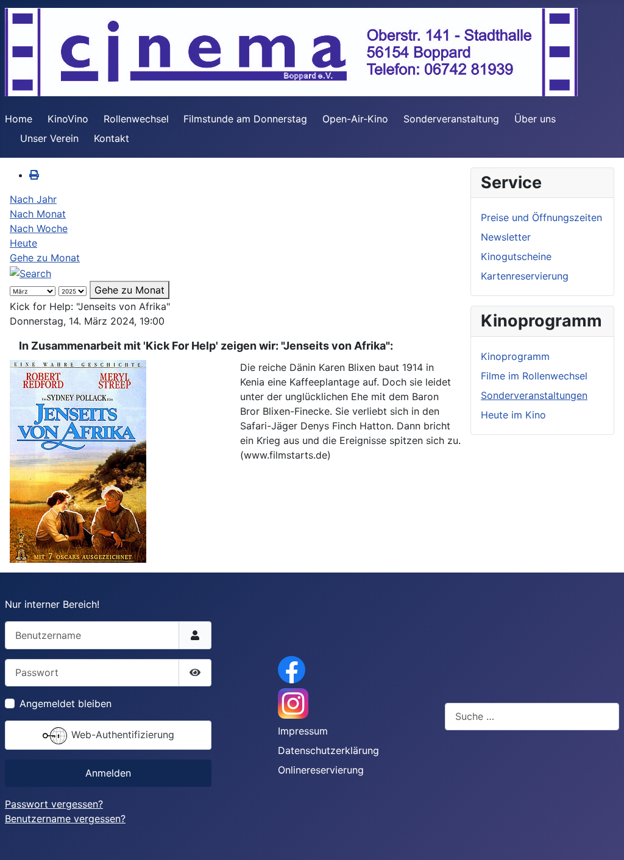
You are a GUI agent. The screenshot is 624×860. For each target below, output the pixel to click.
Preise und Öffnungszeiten (541, 217)
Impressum (303, 731)
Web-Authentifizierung (121, 734)
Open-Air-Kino (355, 119)
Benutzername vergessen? (65, 818)
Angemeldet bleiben (66, 703)
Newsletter (506, 237)
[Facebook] (291, 669)
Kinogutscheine (516, 256)
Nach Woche (39, 228)
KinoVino (68, 119)
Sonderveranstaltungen (534, 395)
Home (18, 119)
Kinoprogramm (515, 356)
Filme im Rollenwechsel (534, 376)
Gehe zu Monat (45, 258)
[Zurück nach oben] (602, 837)
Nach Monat (38, 214)
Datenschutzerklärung (328, 750)
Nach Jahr (33, 199)
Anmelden (108, 773)
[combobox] (532, 716)
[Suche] (30, 272)
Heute (23, 243)
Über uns (535, 119)
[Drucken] (34, 175)
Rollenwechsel (136, 119)
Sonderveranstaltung (451, 119)
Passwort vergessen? (54, 804)
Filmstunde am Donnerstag (245, 119)
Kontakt (111, 138)
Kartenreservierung (525, 276)
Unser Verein (49, 138)
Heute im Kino (513, 415)
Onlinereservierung (321, 770)
